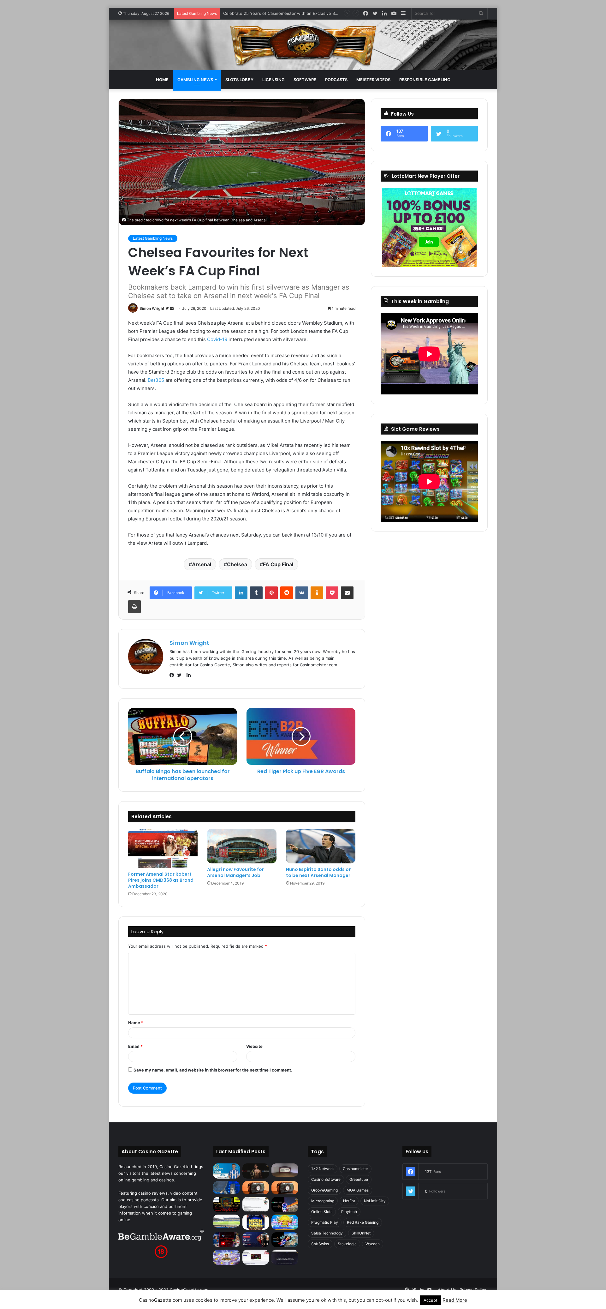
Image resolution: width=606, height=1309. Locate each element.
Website (254, 1046)
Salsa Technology (327, 1233)
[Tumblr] (256, 592)
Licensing (273, 79)
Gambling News (195, 79)
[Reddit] (286, 592)
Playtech (349, 1211)
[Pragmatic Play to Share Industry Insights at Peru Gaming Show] (284, 1239)
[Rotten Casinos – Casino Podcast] (284, 1170)
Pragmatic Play (324, 1222)
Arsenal (201, 564)
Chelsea (237, 564)
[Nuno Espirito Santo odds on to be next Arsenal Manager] (320, 846)
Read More (455, 1300)
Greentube (358, 1179)
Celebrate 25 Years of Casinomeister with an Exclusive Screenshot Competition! (302, 13)
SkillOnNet (361, 1233)
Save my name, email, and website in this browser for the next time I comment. (213, 1069)
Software (305, 79)
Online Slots (321, 1211)
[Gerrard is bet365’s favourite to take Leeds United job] (226, 1221)
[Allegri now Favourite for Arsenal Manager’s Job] (241, 846)
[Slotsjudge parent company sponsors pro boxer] (255, 1171)
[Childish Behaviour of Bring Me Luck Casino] (284, 1187)
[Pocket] (332, 592)
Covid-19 (217, 339)
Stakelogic (347, 1243)
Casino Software (326, 1179)
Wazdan (372, 1243)
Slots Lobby (239, 79)
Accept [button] (430, 1300)
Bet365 (156, 380)
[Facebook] (173, 675)
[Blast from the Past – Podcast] (255, 1187)
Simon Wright (152, 308)
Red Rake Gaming (362, 1222)
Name (135, 1022)
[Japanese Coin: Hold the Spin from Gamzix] (284, 1222)
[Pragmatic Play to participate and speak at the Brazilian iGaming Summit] (284, 1204)
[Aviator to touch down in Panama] (255, 1257)
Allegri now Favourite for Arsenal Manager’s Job (235, 872)
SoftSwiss (320, 1243)
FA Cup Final (278, 564)
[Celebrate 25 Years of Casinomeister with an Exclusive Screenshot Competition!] (226, 1204)
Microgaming (322, 1200)
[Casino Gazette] (303, 45)
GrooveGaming (324, 1190)
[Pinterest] (271, 592)
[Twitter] (181, 675)
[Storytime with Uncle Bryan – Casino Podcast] (226, 1187)
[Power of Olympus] (226, 1257)
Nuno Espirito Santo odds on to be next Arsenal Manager (319, 872)
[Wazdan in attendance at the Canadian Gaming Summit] (255, 1239)
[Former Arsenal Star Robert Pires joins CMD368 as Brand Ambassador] (163, 848)
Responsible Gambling (424, 79)
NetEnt (349, 1200)
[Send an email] (172, 308)
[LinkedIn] (241, 592)
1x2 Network (322, 1168)
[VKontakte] (301, 592)
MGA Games (358, 1190)
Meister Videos (373, 79)
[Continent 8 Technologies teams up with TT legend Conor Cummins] (284, 1257)
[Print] (134, 606)
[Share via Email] (347, 592)
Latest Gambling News (153, 238)
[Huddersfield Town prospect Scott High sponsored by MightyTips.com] (226, 1171)
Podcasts (336, 79)
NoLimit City (375, 1200)
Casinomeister (355, 1168)
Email (135, 1046)
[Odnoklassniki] (317, 592)
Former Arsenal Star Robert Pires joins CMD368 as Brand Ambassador (160, 880)
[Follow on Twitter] (167, 308)
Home (162, 79)
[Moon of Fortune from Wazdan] (255, 1222)
